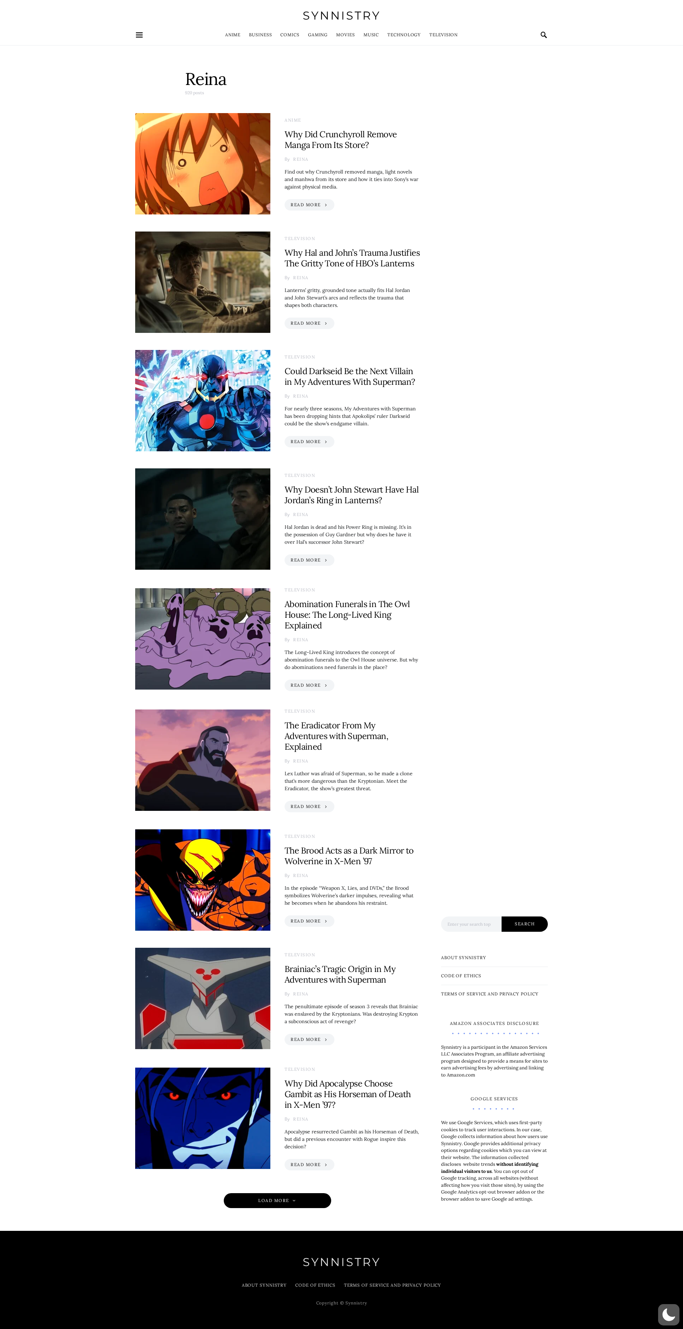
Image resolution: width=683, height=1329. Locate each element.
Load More (273, 1200)
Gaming (318, 34)
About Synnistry (463, 957)
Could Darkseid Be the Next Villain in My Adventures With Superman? (350, 376)
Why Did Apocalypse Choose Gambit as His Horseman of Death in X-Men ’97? (348, 1094)
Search (525, 923)
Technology (404, 34)
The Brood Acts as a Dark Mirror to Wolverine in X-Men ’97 (349, 856)
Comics (289, 34)
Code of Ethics (461, 975)
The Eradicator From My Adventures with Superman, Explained (336, 736)
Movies (345, 34)
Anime (233, 34)
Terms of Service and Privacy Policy (490, 993)
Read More (306, 204)
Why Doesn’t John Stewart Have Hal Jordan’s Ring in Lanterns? (352, 495)
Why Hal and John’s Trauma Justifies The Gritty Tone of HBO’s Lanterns (352, 258)
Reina (301, 159)
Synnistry (342, 15)
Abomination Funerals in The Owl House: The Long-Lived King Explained (347, 615)
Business (260, 34)
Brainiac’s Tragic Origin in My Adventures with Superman (340, 974)
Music (371, 34)
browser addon (457, 1199)
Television (443, 34)
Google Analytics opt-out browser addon (486, 1192)
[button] (668, 1314)
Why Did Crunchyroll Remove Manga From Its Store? (341, 139)
